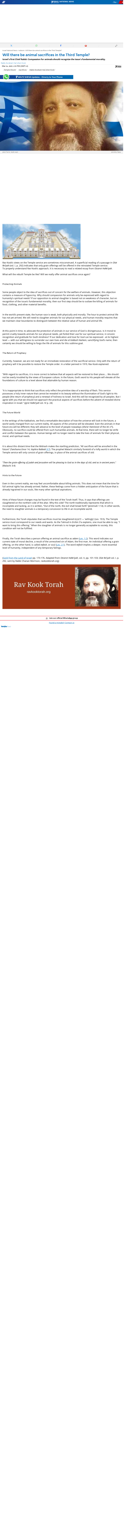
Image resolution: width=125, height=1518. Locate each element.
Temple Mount (10, 70)
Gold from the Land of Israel (17, 557)
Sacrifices (23, 70)
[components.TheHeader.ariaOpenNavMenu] (20, 2)
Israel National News (9, 50)
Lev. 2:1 (60, 544)
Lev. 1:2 (83, 538)
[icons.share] (121, 2)
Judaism (21, 50)
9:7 (48, 449)
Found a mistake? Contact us (61, 623)
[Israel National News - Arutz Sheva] (62, 2)
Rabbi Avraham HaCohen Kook (42, 70)
